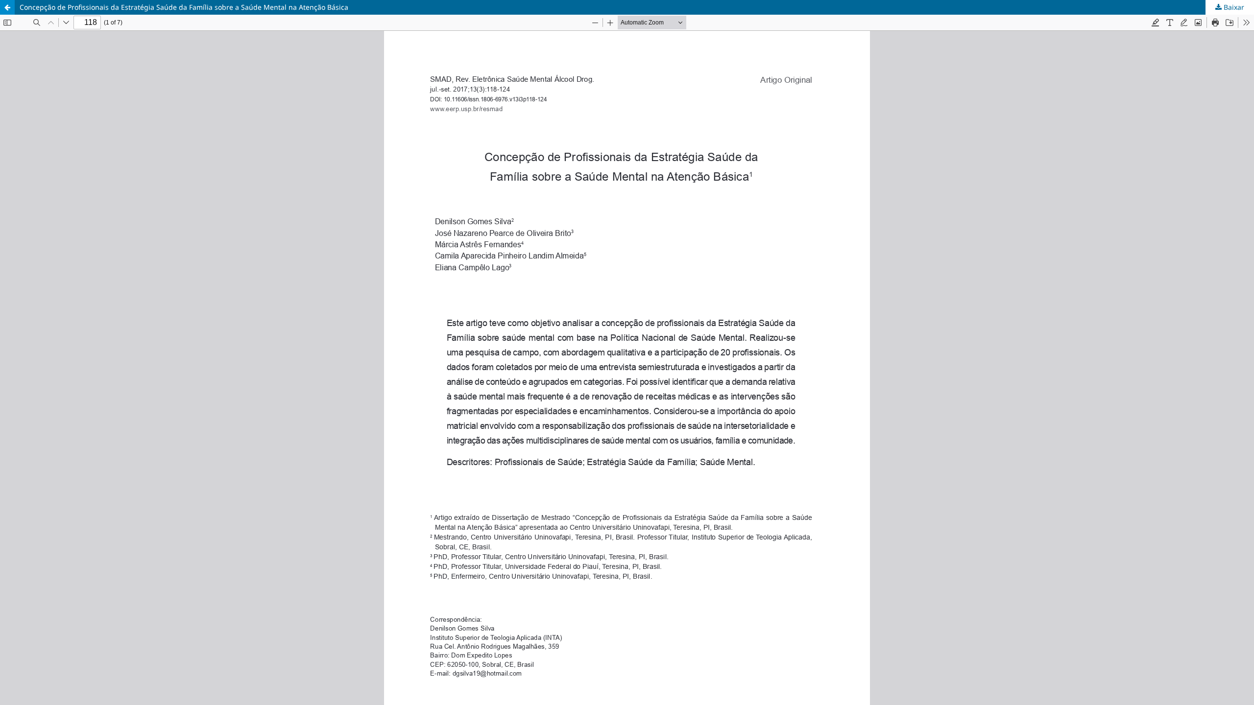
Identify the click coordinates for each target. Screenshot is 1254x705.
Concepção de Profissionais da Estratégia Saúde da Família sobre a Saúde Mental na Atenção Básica (184, 7)
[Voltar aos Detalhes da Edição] (7, 7)
